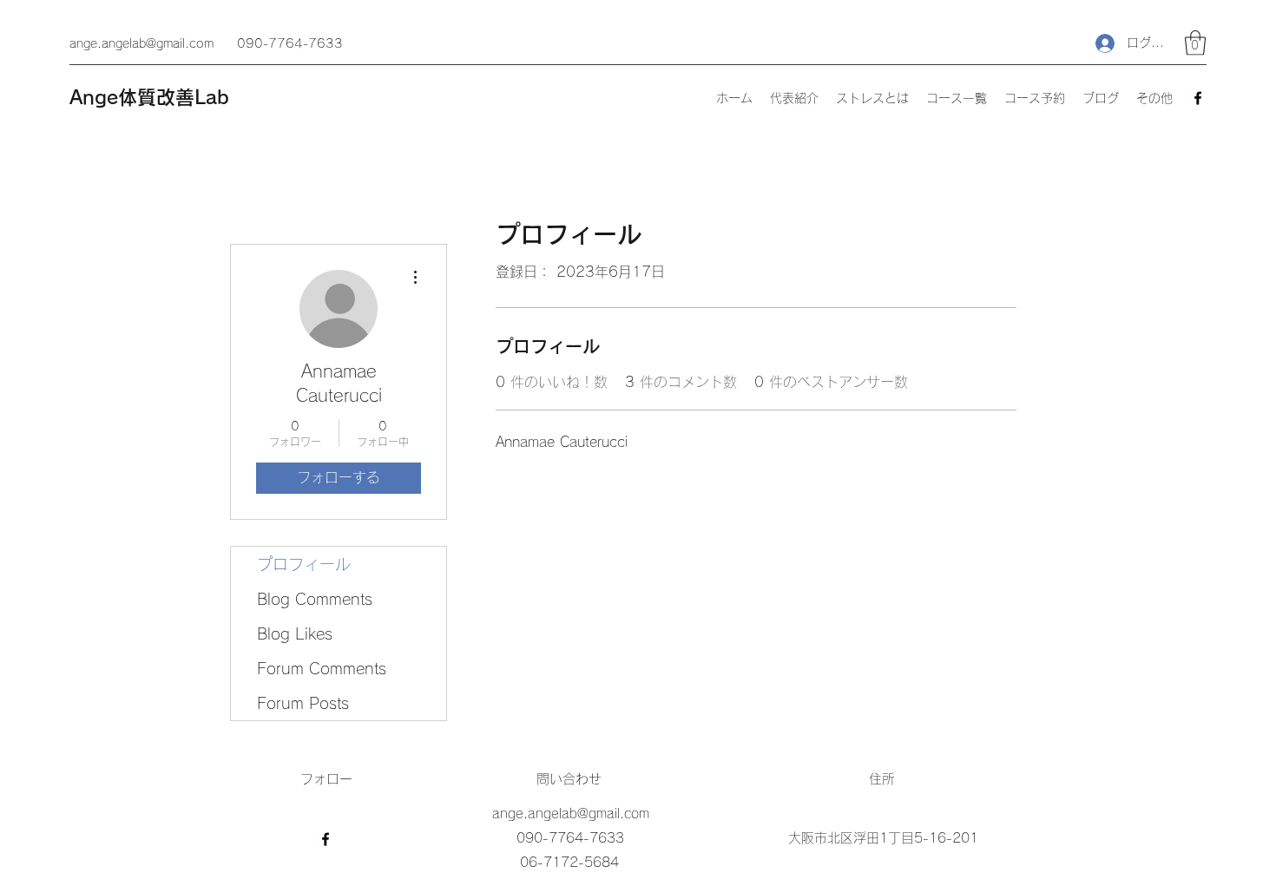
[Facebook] (1198, 98)
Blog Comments (314, 599)
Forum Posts (303, 703)
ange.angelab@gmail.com (141, 43)
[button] (1195, 43)
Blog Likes (294, 633)
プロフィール (304, 564)
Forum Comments (321, 668)
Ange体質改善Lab (149, 97)
